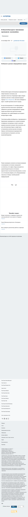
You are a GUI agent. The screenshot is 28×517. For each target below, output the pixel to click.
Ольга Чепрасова (9, 99)
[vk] (12, 185)
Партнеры (3, 444)
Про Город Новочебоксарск (6, 380)
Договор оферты (4, 435)
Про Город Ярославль (5, 392)
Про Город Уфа (4, 400)
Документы (20, 19)
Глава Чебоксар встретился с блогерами (10, 223)
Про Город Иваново (5, 390)
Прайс (2, 439)
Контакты (3, 427)
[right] (26, 20)
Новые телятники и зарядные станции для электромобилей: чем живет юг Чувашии (11, 217)
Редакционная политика (5, 430)
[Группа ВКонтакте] (7, 58)
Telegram (3, 423)
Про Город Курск (4, 396)
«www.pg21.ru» (10, 448)
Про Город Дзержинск (5, 406)
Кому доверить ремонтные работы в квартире (12, 228)
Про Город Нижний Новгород (6, 403)
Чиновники (5, 36)
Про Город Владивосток (5, 408)
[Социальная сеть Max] (14, 61)
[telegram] (16, 185)
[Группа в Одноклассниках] (4, 418)
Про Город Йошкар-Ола (5, 385)
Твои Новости (4, 382)
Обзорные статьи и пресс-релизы (7, 437)
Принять (23, 23)
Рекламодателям (4, 442)
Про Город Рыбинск (5, 398)
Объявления (3, 432)
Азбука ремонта (4, 19)
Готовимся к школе (12, 19)
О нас (2, 425)
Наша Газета (3, 388)
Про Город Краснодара (5, 411)
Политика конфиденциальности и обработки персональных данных (13, 480)
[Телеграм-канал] (20, 58)
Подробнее (24, 478)
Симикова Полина (19, 40)
